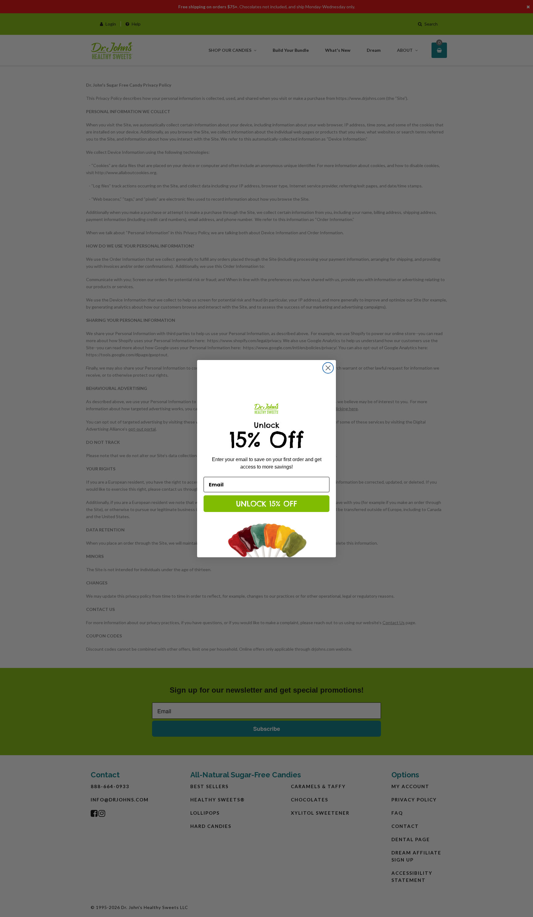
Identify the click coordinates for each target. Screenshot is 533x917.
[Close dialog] (328, 367)
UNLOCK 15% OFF (266, 503)
